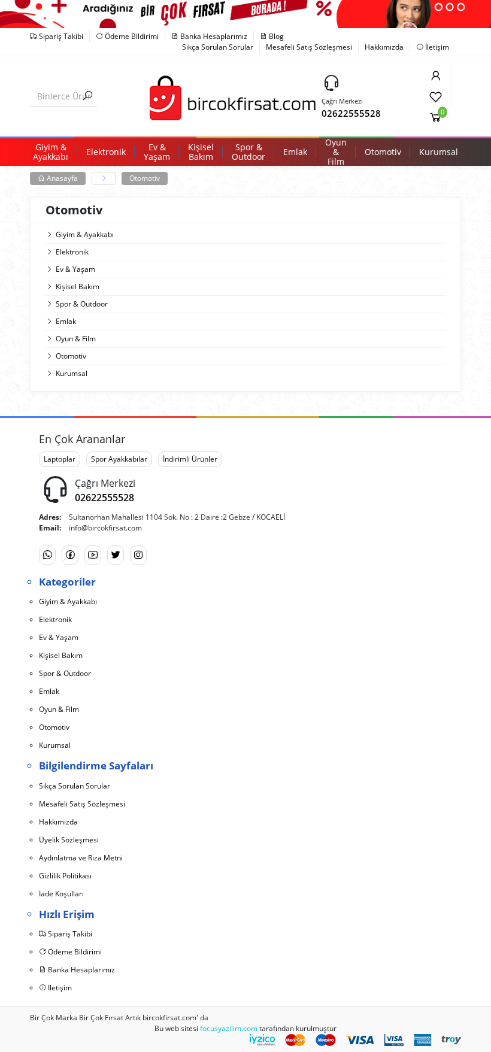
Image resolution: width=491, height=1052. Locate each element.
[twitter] (115, 555)
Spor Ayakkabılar (119, 459)
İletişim (436, 47)
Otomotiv (144, 178)
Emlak (66, 321)
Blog (275, 36)
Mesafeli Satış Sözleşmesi (309, 47)
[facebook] (70, 555)
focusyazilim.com (228, 1028)
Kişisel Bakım (77, 286)
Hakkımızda (384, 47)
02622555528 (351, 113)
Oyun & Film (76, 339)
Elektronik (72, 252)
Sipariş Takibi (60, 36)
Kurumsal (71, 373)
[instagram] (138, 555)
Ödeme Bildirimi (131, 36)
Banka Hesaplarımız (212, 36)
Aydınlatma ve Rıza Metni (81, 858)
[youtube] (92, 555)
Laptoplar (59, 459)
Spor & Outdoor (82, 304)
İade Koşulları (61, 894)
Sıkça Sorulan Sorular (217, 47)
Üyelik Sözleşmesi (69, 840)
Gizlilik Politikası (65, 876)
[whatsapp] (47, 555)
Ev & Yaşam (75, 269)
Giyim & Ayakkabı (85, 234)
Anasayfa (61, 178)
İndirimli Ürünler (190, 459)
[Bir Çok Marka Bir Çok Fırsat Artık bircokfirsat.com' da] (232, 95)
